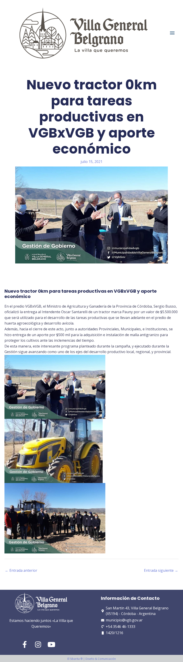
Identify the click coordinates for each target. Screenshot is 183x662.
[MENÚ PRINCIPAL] (172, 33)
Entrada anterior (21, 570)
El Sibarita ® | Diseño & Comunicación (91, 659)
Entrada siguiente (161, 570)
